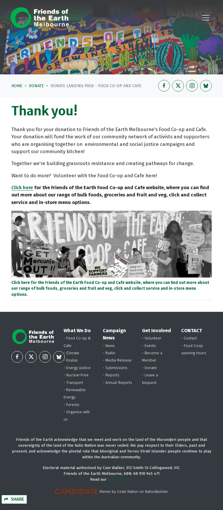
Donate (36, 85)
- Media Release (117, 360)
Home (16, 85)
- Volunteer (151, 338)
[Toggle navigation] (205, 18)
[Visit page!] (164, 86)
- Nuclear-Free (76, 375)
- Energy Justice (77, 367)
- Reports (111, 375)
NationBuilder (156, 491)
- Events (149, 345)
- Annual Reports (117, 382)
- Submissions (115, 367)
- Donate (149, 367)
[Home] (39, 18)
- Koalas (71, 360)
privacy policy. (120, 479)
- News (109, 345)
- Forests (71, 404)
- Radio (109, 352)
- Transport (73, 382)
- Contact (189, 338)
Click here (22, 187)
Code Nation (127, 491)
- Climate (71, 352)
